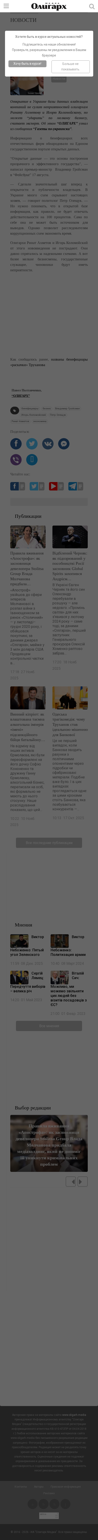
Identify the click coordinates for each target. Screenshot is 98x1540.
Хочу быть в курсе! (27, 63)
